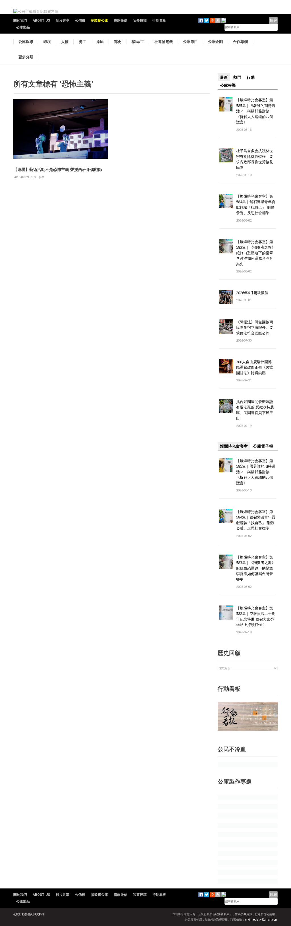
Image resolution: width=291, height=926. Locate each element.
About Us (41, 20)
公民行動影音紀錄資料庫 (29, 914)
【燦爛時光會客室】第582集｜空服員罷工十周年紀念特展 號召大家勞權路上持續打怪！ (255, 616)
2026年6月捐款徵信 (252, 292)
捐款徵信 (120, 20)
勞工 (82, 41)
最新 (224, 77)
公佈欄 (80, 20)
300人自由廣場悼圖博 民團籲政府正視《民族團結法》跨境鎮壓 (255, 367)
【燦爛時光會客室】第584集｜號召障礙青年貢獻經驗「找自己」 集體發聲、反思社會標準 (255, 205)
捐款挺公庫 (99, 20)
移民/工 (138, 41)
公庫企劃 (215, 41)
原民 (100, 41)
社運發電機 (163, 41)
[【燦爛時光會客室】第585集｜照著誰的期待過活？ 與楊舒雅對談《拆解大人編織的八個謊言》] (226, 104)
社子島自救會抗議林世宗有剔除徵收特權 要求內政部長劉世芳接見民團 (254, 159)
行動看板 (159, 20)
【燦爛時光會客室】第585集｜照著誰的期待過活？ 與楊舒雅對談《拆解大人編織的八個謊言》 (255, 111)
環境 (47, 41)
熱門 (237, 77)
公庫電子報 (263, 446)
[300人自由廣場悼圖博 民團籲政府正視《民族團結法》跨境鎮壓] (226, 366)
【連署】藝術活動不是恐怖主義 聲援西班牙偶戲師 (57, 169)
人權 (64, 41)
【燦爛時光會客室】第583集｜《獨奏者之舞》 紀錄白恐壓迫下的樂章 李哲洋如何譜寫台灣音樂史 (255, 252)
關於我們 (20, 20)
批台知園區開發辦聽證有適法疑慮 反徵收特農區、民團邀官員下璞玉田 (255, 410)
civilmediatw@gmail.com (261, 919)
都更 (117, 41)
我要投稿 (140, 20)
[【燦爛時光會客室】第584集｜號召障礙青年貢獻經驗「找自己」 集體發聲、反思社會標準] (226, 200)
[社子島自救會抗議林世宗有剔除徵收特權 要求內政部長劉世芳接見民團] (226, 155)
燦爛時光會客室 (234, 446)
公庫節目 (190, 41)
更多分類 (25, 56)
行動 (251, 77)
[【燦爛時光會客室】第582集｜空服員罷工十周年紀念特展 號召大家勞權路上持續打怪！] (226, 612)
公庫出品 (23, 27)
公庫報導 (25, 41)
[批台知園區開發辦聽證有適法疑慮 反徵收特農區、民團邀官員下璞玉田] (226, 406)
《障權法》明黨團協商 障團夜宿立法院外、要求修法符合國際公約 (256, 327)
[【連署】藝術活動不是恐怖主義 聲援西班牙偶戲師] (60, 129)
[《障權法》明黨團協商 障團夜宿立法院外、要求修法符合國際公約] (226, 326)
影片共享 (62, 20)
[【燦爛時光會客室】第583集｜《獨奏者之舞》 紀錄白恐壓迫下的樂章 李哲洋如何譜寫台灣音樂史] (226, 246)
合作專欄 (240, 41)
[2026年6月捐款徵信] (226, 297)
